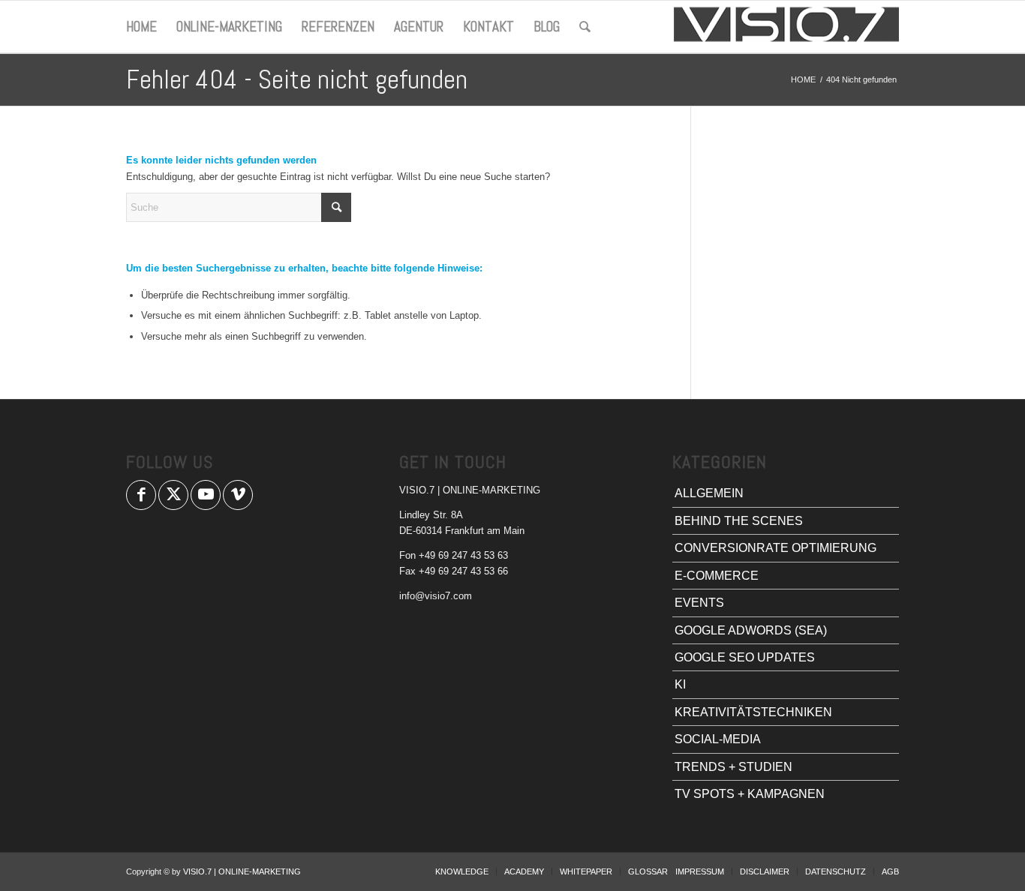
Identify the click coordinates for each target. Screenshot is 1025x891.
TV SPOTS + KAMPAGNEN (750, 794)
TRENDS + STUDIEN (733, 766)
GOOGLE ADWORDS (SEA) (751, 630)
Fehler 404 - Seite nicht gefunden (296, 79)
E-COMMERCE (717, 575)
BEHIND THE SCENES (739, 520)
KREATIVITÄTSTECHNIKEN (753, 712)
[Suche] (585, 27)
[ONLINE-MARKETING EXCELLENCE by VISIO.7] (786, 27)
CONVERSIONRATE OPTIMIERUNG (775, 548)
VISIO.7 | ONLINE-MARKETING (242, 871)
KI (680, 684)
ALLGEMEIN (709, 493)
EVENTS (699, 602)
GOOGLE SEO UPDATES (745, 657)
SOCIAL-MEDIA (718, 739)
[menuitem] (141, 27)
